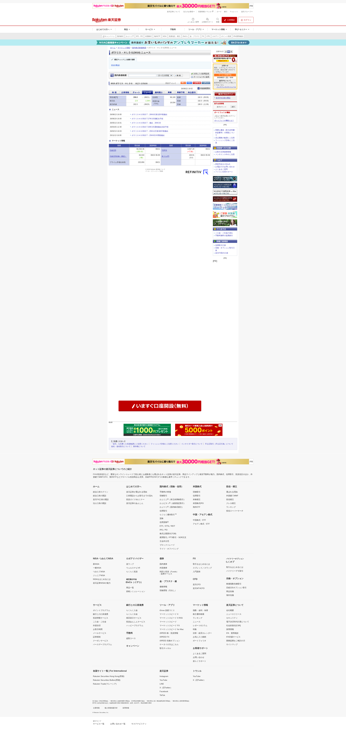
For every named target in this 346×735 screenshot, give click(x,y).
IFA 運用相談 (232, 633)
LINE (162, 684)
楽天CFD (197, 584)
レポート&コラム (200, 625)
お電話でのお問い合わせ (225, 167)
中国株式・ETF (199, 520)
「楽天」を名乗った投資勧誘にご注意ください (129, 444)
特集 (195, 629)
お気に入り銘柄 (199, 637)
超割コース (131, 638)
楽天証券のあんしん (134, 503)
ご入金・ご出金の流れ (224, 233)
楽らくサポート (199, 661)
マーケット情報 (124, 48)
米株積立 (196, 499)
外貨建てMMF (232, 496)
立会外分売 (164, 541)
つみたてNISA (99, 572)
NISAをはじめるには (102, 579)
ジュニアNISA (99, 575)
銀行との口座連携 (100, 614)
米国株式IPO (198, 503)
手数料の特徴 (165, 492)
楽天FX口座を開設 (223, 98)
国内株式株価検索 (139, 48)
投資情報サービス (100, 618)
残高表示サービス (133, 618)
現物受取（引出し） (168, 590)
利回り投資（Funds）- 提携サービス (169, 573)
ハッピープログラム (134, 625)
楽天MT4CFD (198, 588)
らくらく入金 (132, 610)
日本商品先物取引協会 (138, 701)
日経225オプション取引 (236, 587)
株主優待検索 (198, 614)
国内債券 (163, 564)
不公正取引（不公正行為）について (219, 444)
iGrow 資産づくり (167, 610)
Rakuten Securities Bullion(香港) (106, 680)
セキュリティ (232, 618)
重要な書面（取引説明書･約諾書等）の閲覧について (225, 132)
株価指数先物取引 (233, 584)
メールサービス (99, 633)
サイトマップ (232, 644)
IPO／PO (163, 530)
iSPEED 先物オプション (170, 641)
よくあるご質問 (221, 169)
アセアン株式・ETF (201, 524)
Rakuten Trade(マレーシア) (105, 684)
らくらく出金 (132, 614)
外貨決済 (97, 625)
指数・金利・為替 (200, 610)
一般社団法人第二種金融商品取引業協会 (158, 701)
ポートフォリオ (199, 641)
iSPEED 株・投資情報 (169, 633)
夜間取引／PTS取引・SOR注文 (173, 537)
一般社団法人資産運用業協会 (180, 701)
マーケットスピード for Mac (172, 629)
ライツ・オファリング (169, 549)
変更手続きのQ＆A (222, 164)
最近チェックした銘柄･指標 (124, 60)
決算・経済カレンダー (202, 633)
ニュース (196, 622)
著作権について (139, 446)
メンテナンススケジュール (226, 87)
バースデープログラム (102, 644)
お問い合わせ (198, 657)
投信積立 (230, 499)
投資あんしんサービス (135, 622)
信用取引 (163, 511)
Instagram (164, 676)
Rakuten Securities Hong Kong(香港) (108, 676)
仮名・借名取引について (121, 446)
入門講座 (196, 572)
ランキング (231, 507)
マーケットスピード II (169, 614)
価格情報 (163, 587)
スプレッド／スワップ (202, 568)
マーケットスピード (168, 622)
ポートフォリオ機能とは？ (224, 120)
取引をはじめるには (201, 564)
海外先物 (230, 595)
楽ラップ (130, 564)
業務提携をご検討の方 (235, 641)
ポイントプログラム (101, 610)
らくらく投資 (132, 572)
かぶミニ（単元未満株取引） (173, 499)
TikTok (162, 695)
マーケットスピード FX (170, 625)
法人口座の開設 (99, 503)
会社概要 (230, 610)
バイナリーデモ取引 (234, 571)
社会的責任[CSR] (233, 625)
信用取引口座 (220, 245)
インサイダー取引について (191, 444)
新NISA (96, 564)
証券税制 (97, 637)
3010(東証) (115, 65)
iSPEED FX (164, 637)
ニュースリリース (233, 614)
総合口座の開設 (99, 496)
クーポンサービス (100, 641)
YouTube (163, 680)
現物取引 (163, 496)
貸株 (161, 518)
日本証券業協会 (103, 701)
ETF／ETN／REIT (167, 526)
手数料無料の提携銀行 (224, 235)
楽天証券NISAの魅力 (102, 583)
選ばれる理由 (232, 492)
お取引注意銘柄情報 (223, 152)
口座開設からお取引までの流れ (139, 496)
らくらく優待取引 (168, 514)
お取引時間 (97, 629)
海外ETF (196, 507)
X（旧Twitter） (166, 688)
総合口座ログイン (100, 492)
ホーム (112, 48)
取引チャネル (165, 648)
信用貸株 (164, 522)
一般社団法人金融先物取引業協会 (119, 701)
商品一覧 (130, 587)
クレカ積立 (231, 503)
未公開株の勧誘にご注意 (225, 138)
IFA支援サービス (233, 637)
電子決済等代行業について (237, 622)
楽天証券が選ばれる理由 (136, 492)
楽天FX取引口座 (221, 253)
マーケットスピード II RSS (171, 618)
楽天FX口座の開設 (101, 499)
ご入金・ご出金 (99, 622)
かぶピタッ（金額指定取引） (173, 503)
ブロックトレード (167, 545)
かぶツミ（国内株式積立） (172, 507)
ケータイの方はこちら (169, 644)
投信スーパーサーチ (234, 511)
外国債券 (163, 568)
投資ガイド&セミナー (135, 499)
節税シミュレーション (135, 591)
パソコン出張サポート (224, 172)
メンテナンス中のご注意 (225, 154)
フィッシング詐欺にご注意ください (165, 444)
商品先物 (230, 591)
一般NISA (97, 568)
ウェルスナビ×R (133, 568)
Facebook (164, 691)
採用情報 (230, 629)
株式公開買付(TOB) (168, 533)
